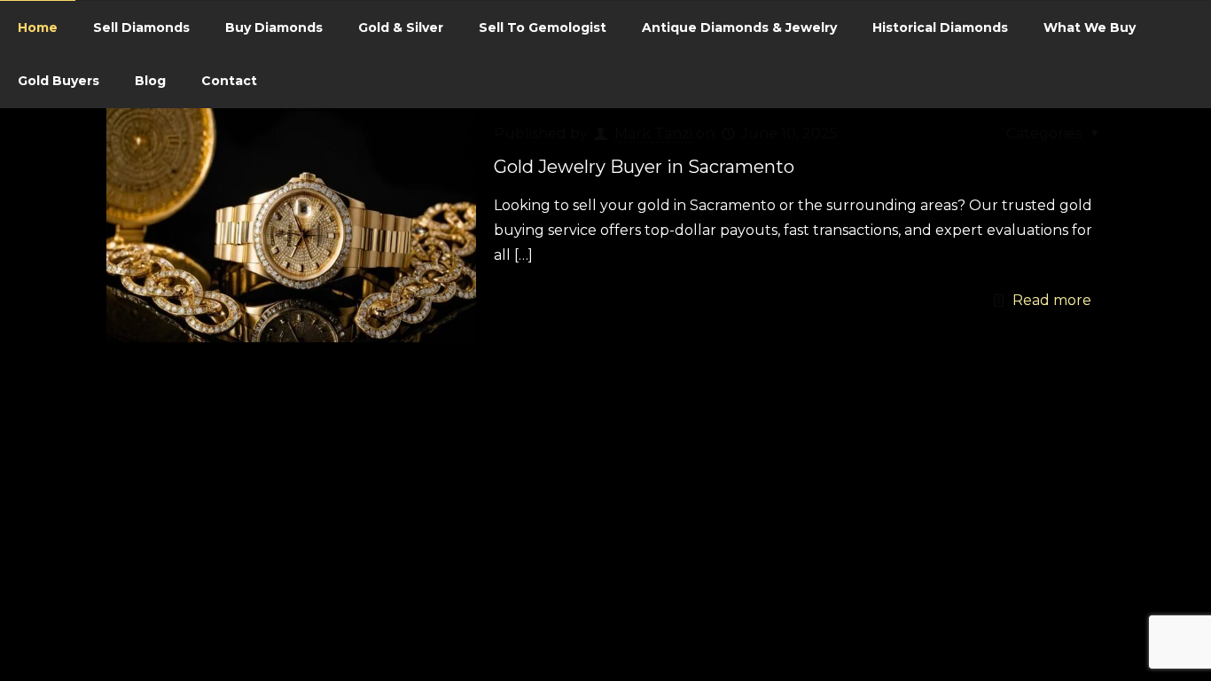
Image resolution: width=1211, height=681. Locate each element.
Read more (1051, 300)
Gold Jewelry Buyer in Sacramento (644, 166)
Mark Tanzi (653, 133)
